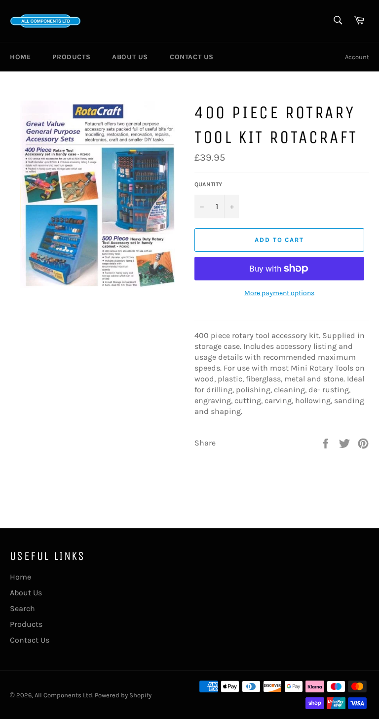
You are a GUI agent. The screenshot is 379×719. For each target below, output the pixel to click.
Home (20, 57)
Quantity (208, 184)
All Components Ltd (63, 695)
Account (357, 57)
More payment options (279, 293)
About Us (130, 57)
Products (71, 57)
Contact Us (192, 57)
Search (22, 608)
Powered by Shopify (123, 695)
